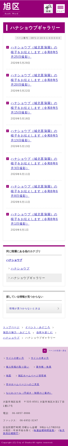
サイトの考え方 (40, 358)
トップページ (11, 327)
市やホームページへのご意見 (22, 384)
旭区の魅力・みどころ (17, 332)
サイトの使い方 (15, 358)
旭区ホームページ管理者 (32, 375)
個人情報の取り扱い (17, 367)
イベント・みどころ (37, 327)
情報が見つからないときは (24, 308)
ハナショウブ (14, 260)
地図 (8, 375)
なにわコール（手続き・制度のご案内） (29, 393)
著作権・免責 (44, 367)
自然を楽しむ (44, 332)
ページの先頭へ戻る (57, 351)
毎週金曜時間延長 (44, 430)
